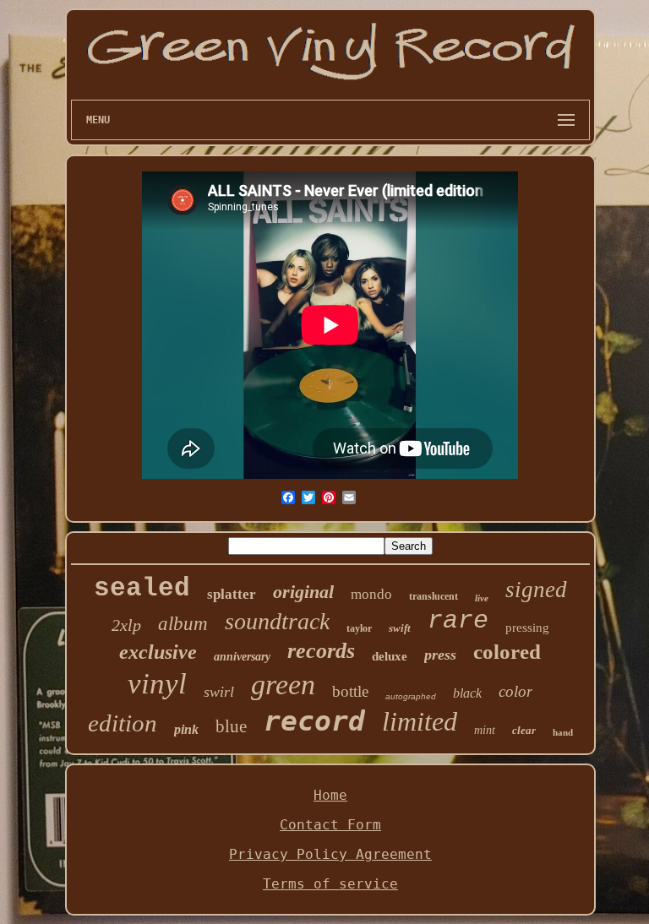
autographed (410, 696)
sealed (142, 588)
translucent (433, 596)
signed (536, 589)
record (314, 720)
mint (484, 730)
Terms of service (330, 884)
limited (419, 721)
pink (186, 729)
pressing (527, 627)
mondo (371, 594)
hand (563, 732)
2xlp (126, 625)
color (515, 691)
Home (330, 795)
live (481, 598)
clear (524, 730)
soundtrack (277, 621)
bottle (350, 691)
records (321, 651)
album (183, 623)
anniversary (242, 656)
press (440, 654)
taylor (359, 628)
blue (231, 726)
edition (122, 722)
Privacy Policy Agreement (330, 854)
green (283, 684)
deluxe (389, 656)
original (303, 591)
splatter (231, 594)
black (467, 693)
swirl (219, 691)
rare (458, 620)
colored (507, 651)
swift (400, 628)
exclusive (158, 652)
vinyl (157, 683)
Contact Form (330, 825)
